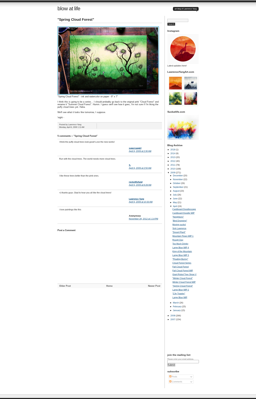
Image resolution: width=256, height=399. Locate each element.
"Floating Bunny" (180, 259)
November (178, 179)
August (176, 191)
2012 (173, 161)
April (175, 206)
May (175, 202)
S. (130, 165)
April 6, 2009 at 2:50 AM (140, 168)
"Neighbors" (178, 217)
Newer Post (154, 286)
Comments (176, 382)
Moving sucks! (179, 224)
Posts (174, 376)
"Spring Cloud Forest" (75, 19)
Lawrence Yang (136, 199)
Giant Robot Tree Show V (184, 274)
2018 (173, 149)
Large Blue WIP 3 (180, 255)
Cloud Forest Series (181, 263)
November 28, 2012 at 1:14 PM (143, 219)
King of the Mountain (182, 251)
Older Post (65, 286)
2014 (173, 153)
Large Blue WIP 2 (180, 290)
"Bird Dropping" (179, 221)
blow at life (68, 8)
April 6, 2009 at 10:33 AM (141, 202)
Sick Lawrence (179, 228)
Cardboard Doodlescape (184, 209)
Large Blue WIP (179, 297)
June (175, 198)
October (177, 183)
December (178, 175)
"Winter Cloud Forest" (182, 278)
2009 (173, 172)
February (177, 306)
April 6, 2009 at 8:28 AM (140, 185)
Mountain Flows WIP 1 (182, 236)
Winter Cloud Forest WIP (184, 282)
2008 (173, 315)
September (178, 187)
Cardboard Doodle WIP (183, 213)
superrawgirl (135, 148)
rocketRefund (135, 182)
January (177, 310)
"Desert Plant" (178, 232)
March (176, 303)
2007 (173, 319)
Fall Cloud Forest (180, 267)
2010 (173, 169)
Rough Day (177, 240)
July (175, 195)
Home (109, 286)
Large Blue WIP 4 (180, 247)
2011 (173, 165)
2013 (173, 157)
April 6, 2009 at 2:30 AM (140, 151)
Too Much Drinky (180, 244)
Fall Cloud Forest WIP (182, 270)
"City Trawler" (178, 293)
